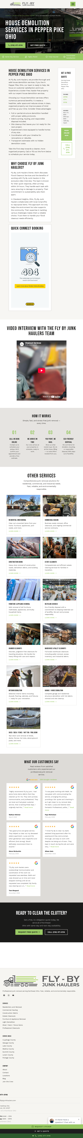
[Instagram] (8, 995)
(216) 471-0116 (44, 1136)
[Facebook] (4, 995)
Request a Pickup (43, 1126)
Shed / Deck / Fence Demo (13, 1025)
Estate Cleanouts (9, 1016)
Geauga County (8, 1043)
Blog (4, 1078)
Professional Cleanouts (11, 1028)
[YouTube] (13, 995)
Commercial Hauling (10, 1010)
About (5, 1069)
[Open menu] (72, 4)
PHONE (65, 94)
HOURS (65, 110)
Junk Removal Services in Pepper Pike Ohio (23, 15)
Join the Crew (8, 1081)
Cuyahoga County (9, 1040)
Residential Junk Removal (12, 1007)
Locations (8, 15)
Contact (6, 1072)
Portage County (8, 1058)
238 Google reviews (48, 780)
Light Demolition (9, 1022)
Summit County (8, 1052)
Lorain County (8, 1055)
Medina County (8, 1049)
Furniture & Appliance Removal (14, 1019)
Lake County (7, 1046)
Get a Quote (43, 1131)
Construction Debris (10, 1013)
